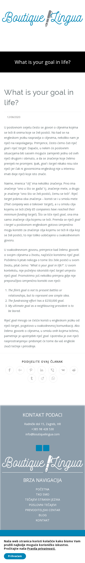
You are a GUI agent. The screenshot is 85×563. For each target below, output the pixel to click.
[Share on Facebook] (9, 370)
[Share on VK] (63, 370)
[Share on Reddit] (74, 370)
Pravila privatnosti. (41, 548)
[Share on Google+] (20, 370)
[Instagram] (46, 448)
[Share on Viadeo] (42, 378)
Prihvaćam (15, 556)
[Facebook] (39, 448)
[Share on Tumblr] (32, 378)
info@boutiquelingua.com (43, 434)
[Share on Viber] (52, 370)
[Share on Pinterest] (31, 370)
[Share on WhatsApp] (53, 378)
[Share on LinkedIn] (42, 370)
